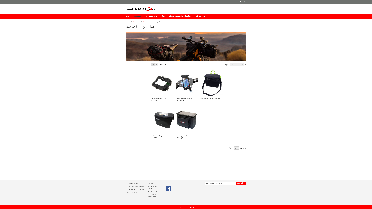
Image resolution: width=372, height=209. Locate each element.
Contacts (151, 183)
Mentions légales (153, 191)
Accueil (128, 22)
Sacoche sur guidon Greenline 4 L (211, 98)
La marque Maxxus (133, 183)
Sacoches (145, 22)
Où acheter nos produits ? (135, 186)
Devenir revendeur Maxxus (135, 189)
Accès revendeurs (132, 192)
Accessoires (136, 22)
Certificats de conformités (152, 195)
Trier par (226, 64)
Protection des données (152, 187)
